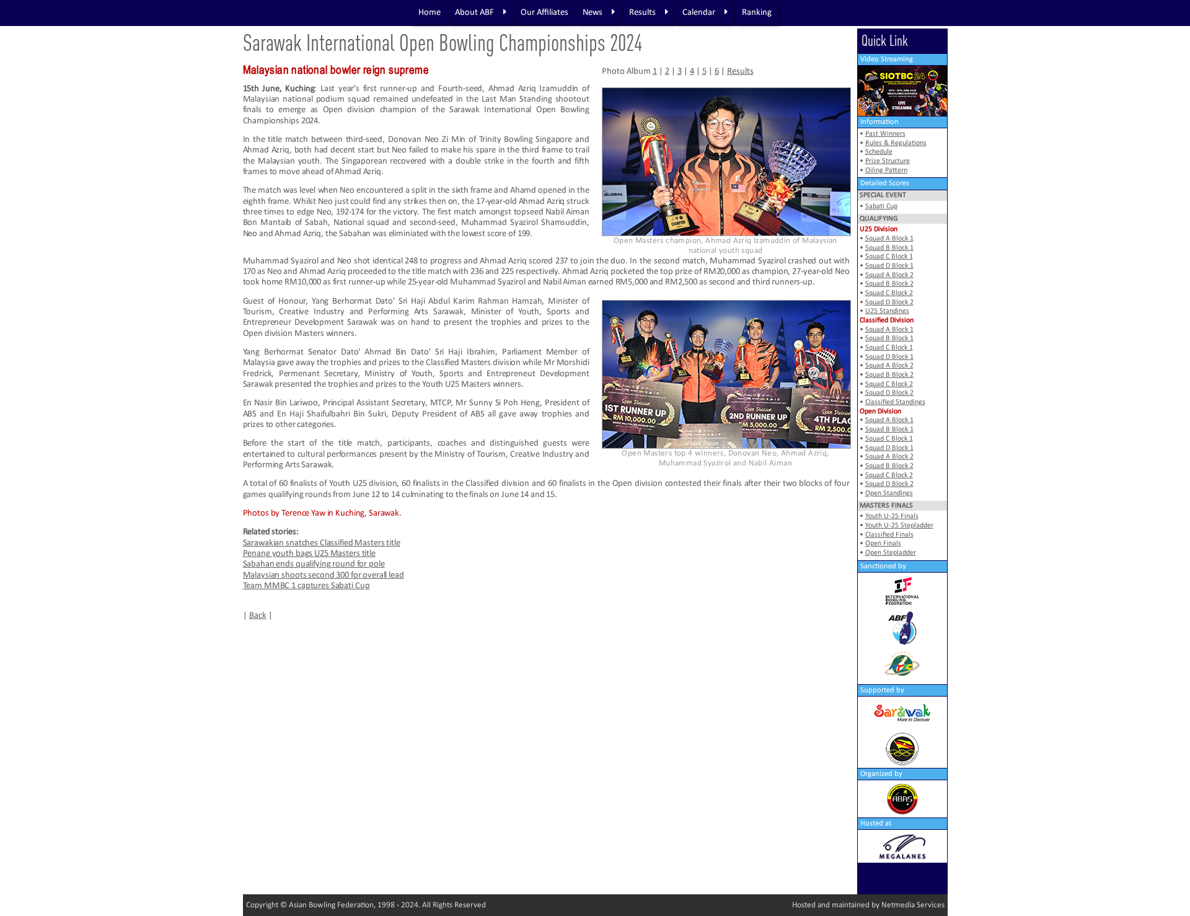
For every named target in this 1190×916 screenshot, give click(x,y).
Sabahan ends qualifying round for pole (314, 564)
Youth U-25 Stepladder (899, 525)
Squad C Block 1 (889, 256)
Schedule (878, 152)
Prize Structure (887, 161)
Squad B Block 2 (889, 284)
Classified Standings (895, 402)
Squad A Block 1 (889, 238)
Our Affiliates (544, 12)
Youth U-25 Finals (892, 516)
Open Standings (889, 493)
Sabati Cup (881, 206)
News (592, 12)
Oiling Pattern (886, 170)
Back (258, 615)
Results (642, 12)
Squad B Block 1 (889, 248)
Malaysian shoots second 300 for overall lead (323, 575)
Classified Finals (889, 535)
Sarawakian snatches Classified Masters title (321, 543)
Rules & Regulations (896, 143)
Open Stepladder (890, 553)
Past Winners (885, 134)
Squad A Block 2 (889, 275)
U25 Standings (887, 311)
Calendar (698, 12)
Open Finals (883, 543)
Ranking (757, 12)
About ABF (474, 12)
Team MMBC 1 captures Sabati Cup (306, 586)
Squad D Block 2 (889, 302)
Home (429, 12)
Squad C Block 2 (889, 293)
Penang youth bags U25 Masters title (309, 553)
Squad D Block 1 (889, 266)
